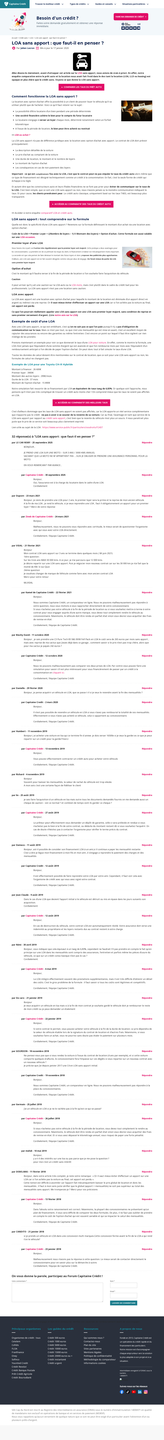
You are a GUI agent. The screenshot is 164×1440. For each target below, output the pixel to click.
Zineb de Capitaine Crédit (39, 516)
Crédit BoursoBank (21, 1377)
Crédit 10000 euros (57, 1348)
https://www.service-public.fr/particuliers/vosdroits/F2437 (72, 427)
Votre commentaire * (19, 1281)
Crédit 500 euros (56, 1337)
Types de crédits (78, 4)
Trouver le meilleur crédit (47, 4)
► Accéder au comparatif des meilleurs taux (81, 403)
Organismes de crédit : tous (26, 1337)
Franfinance (18, 1352)
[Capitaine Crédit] (15, 4)
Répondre (147, 442)
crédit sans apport (55, 418)
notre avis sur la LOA (66, 315)
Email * (112, 1291)
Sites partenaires (93, 1348)
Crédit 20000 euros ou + (60, 1355)
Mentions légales (92, 1352)
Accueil (14, 38)
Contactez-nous (92, 1341)
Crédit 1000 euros (57, 1341)
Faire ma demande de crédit (131, 16)
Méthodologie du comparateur (100, 1359)
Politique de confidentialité (98, 1355)
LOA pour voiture (97, 342)
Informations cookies (95, 1363)
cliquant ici (58, 672)
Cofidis (15, 1345)
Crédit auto (23, 38)
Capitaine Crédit (34, 474)
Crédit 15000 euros (57, 1352)
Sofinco (15, 1359)
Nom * (112, 1281)
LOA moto (77, 285)
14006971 (124, 1376)
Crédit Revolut (19, 1366)
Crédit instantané (57, 1359)
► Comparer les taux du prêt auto (81, 87)
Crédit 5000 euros (57, 1345)
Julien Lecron (27, 48)
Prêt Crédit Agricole (22, 1373)
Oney (14, 1355)
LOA (31, 38)
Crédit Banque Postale (23, 1370)
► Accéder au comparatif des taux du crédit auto (81, 204)
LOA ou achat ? (22, 134)
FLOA (14, 1348)
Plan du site (90, 1345)
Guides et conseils (104, 4)
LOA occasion (27, 237)
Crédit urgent (55, 1363)
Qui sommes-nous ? (94, 1337)
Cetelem (16, 1341)
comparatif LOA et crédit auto (56, 212)
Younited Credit (20, 1363)
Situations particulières (133, 4)
